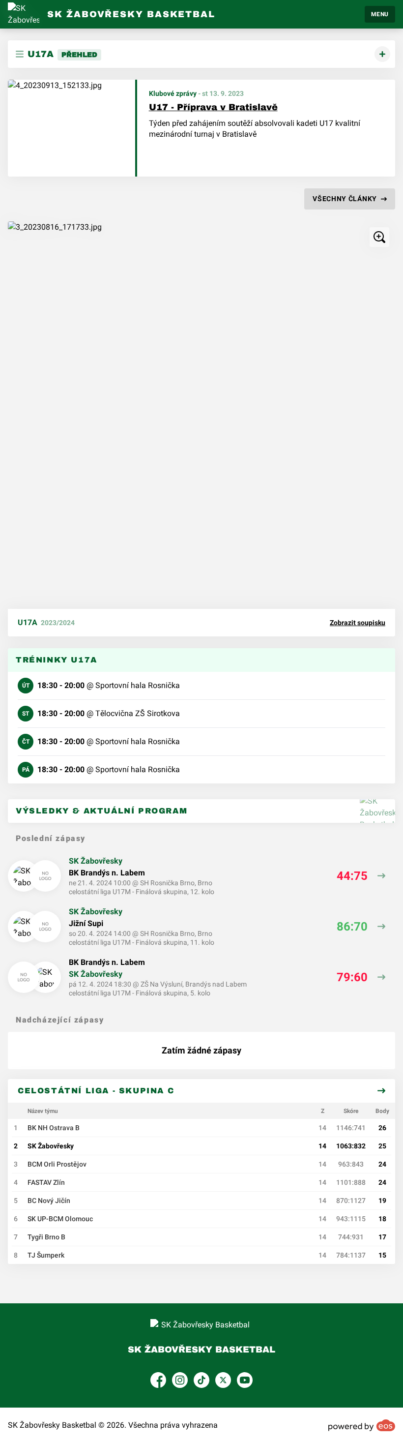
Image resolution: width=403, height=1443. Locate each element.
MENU (380, 14)
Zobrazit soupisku (357, 623)
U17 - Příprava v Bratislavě (213, 107)
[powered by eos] (361, 1425)
